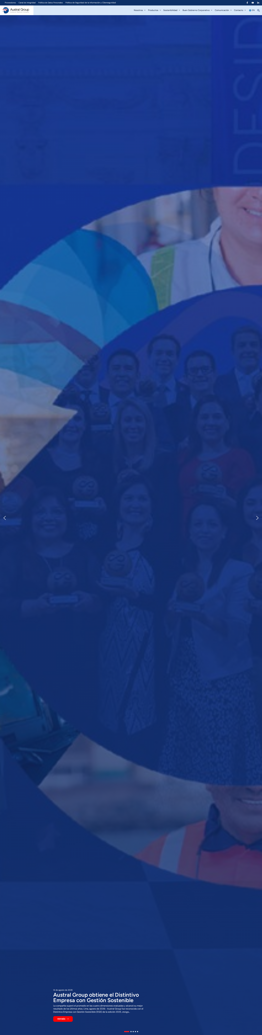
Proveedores (10, 2)
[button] (144, 10)
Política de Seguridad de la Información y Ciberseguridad (91, 2)
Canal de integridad (27, 2)
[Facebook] (247, 3)
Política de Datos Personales (50, 2)
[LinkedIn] (258, 3)
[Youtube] (253, 3)
